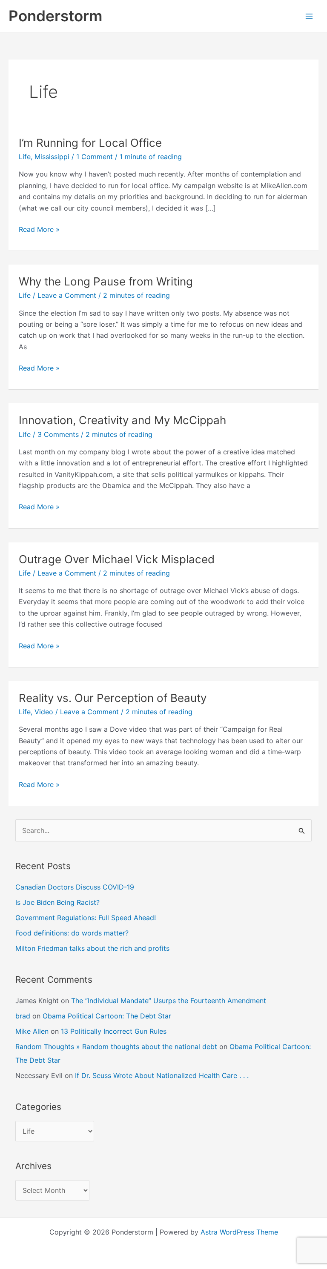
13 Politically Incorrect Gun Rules (113, 1031)
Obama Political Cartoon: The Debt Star (107, 1016)
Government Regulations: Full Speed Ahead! (85, 917)
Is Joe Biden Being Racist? (57, 902)
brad (22, 1016)
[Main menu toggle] (309, 16)
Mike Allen (32, 1031)
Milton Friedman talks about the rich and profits (92, 948)
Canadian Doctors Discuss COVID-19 (74, 887)
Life (25, 156)
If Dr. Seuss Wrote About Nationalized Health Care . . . (162, 1075)
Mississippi (51, 156)
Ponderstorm (55, 16)
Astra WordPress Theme (239, 1232)
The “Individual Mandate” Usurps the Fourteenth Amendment (168, 1000)
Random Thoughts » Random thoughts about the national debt (116, 1046)
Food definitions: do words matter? (72, 933)
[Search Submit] (301, 830)
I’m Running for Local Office (90, 142)
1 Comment (94, 156)
